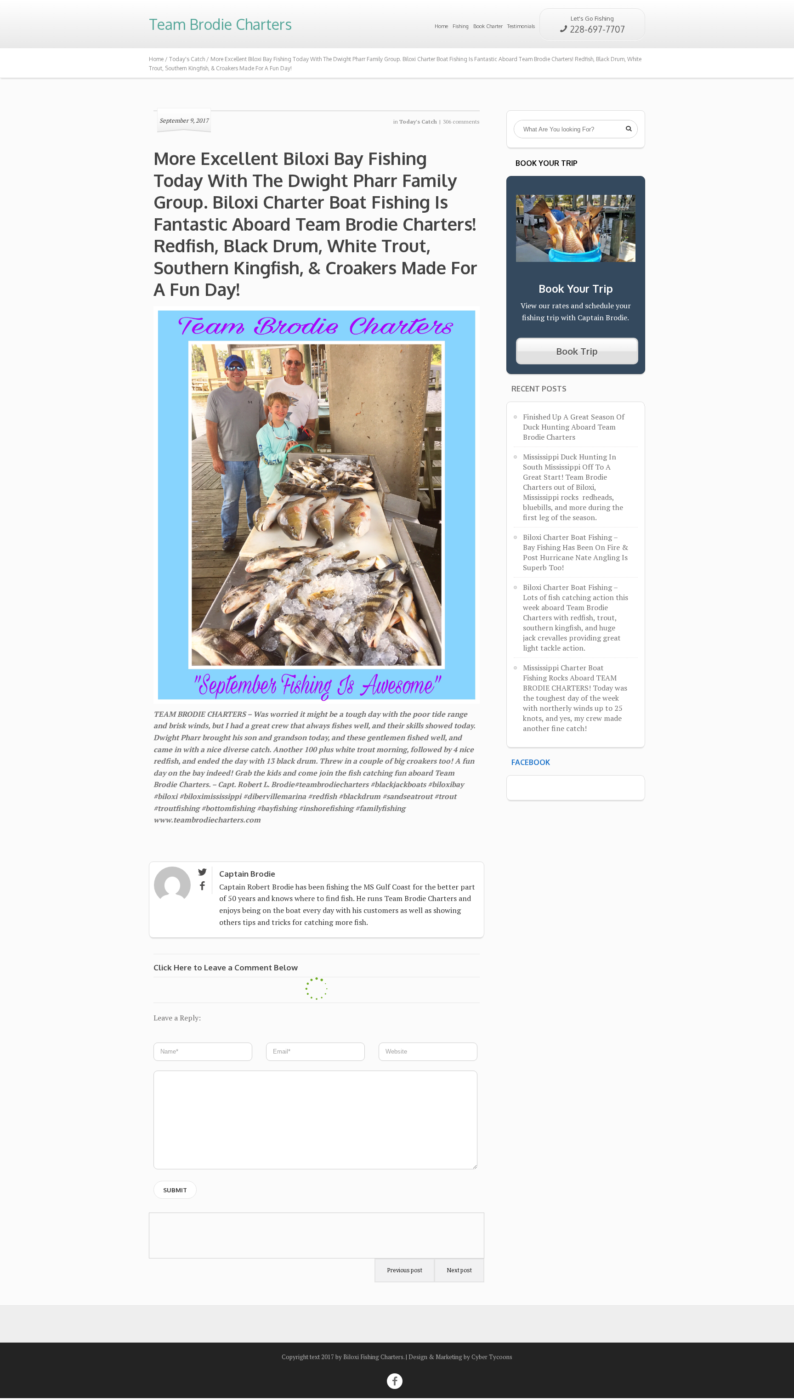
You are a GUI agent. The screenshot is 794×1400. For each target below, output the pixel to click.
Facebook (530, 762)
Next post (459, 1270)
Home (441, 26)
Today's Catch (187, 59)
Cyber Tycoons (491, 1357)
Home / (159, 59)
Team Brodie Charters (220, 24)
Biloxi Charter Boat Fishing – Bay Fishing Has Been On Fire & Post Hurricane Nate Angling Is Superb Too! (575, 552)
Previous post (404, 1270)
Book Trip (577, 351)
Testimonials (521, 26)
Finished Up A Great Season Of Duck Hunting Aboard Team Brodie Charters (573, 427)
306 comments (461, 121)
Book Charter (488, 26)
